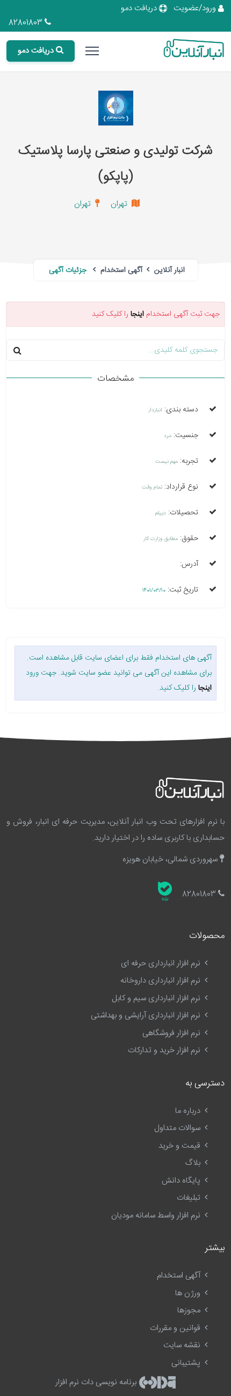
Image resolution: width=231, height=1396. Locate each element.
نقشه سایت (183, 1345)
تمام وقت (152, 487)
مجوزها (190, 1310)
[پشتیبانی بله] (165, 891)
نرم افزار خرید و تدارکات (165, 1050)
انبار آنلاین (168, 270)
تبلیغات (190, 1198)
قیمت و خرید (180, 1146)
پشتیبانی (187, 1363)
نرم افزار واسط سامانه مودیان (157, 1215)
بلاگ (194, 1163)
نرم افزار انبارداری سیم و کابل (157, 998)
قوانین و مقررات (176, 1328)
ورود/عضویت (196, 8)
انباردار (155, 410)
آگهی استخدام (120, 270)
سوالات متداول (178, 1128)
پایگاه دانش (182, 1180)
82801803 (27, 22)
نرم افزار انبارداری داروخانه (161, 980)
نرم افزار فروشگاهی (172, 1033)
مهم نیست (166, 461)
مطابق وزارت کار (160, 539)
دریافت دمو (140, 8)
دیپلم (160, 513)
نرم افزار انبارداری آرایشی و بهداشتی (147, 1015)
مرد (167, 436)
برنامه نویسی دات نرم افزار (97, 1382)
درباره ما (189, 1111)
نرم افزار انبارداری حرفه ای (162, 963)
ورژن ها (189, 1293)
